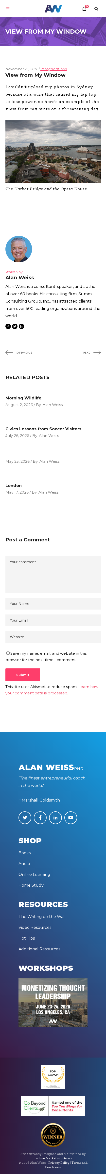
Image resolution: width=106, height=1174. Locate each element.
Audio (24, 863)
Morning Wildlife (23, 398)
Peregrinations (53, 69)
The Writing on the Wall (42, 916)
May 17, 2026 (17, 492)
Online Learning (34, 874)
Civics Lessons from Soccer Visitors (43, 429)
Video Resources (34, 927)
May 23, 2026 (17, 461)
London (13, 485)
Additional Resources (39, 949)
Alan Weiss (53, 404)
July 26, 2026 (17, 435)
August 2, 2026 (19, 404)
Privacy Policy (58, 1163)
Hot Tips (26, 938)
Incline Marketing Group (53, 1158)
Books (24, 853)
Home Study (31, 885)
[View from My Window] (20, 249)
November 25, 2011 (21, 69)
